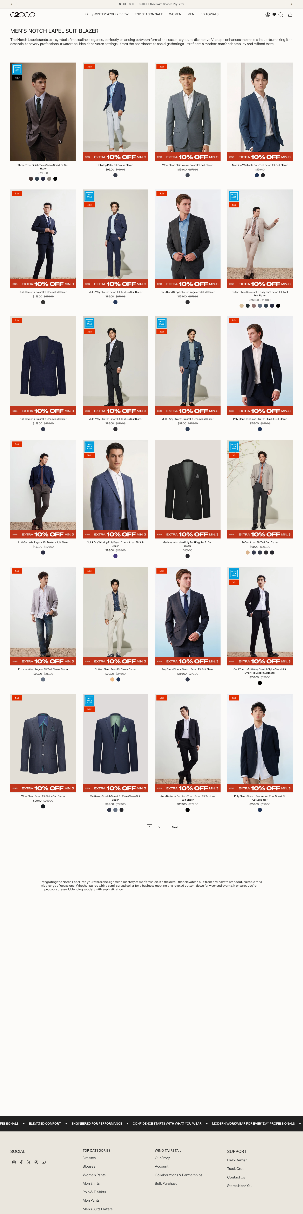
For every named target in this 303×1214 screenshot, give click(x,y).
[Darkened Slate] (272, 552)
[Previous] (12, 4)
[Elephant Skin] (49, 179)
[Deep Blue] (115, 556)
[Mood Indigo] (43, 429)
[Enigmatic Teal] (115, 175)
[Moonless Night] (188, 302)
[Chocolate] (254, 306)
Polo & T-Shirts (94, 1192)
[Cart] (290, 14)
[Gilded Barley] (248, 552)
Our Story (162, 1158)
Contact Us (236, 1177)
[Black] (55, 179)
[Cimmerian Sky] (188, 429)
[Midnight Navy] (37, 179)
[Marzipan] (242, 306)
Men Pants (91, 1200)
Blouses (89, 1166)
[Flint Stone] (260, 306)
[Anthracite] (263, 175)
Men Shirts (91, 1183)
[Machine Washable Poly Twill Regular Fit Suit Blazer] (188, 489)
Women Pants (94, 1175)
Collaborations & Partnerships (178, 1175)
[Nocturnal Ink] (43, 806)
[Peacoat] (43, 179)
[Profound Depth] (254, 552)
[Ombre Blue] (188, 175)
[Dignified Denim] (115, 810)
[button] (175, 14)
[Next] (291, 4)
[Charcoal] (43, 302)
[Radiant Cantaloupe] (112, 679)
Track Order (236, 1169)
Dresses (89, 1158)
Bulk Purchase (166, 1183)
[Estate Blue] (257, 175)
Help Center (237, 1160)
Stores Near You (239, 1186)
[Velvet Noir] (115, 429)
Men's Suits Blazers (98, 1209)
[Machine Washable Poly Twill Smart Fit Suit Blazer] (260, 112)
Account (161, 1166)
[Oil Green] (248, 306)
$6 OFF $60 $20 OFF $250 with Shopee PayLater (151, 4)
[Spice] (31, 179)
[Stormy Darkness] (115, 302)
